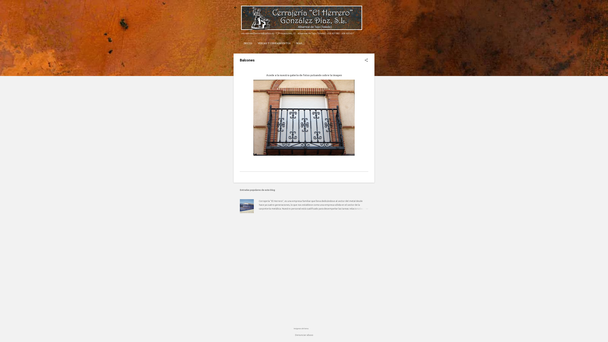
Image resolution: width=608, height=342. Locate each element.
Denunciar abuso (304, 335)
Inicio (248, 43)
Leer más (362, 215)
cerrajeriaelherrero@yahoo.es (257, 33)
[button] (366, 60)
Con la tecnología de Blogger (304, 322)
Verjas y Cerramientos (274, 43)
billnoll (311, 328)
